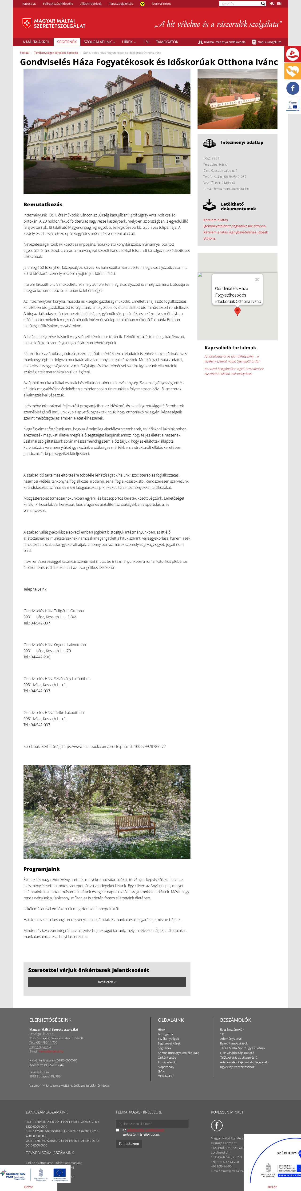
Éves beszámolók (232, 1029)
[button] (237, 311)
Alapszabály (166, 1067)
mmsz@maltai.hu (51, 1051)
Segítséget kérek (169, 1043)
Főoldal (24, 53)
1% (222, 1034)
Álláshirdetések (91, 3)
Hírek (128, 42)
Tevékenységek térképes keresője (56, 53)
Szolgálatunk (98, 42)
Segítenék (67, 42)
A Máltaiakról (36, 42)
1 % (146, 42)
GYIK (161, 1071)
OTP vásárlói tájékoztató (237, 1053)
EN (279, 3)
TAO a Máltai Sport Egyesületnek (242, 1048)
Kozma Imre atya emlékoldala (225, 42)
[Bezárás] (257, 279)
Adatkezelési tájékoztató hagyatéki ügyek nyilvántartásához (244, 1064)
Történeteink (167, 1062)
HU (272, 3)
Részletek (106, 982)
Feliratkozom (129, 1143)
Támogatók (167, 42)
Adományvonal (231, 1038)
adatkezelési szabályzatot (145, 1130)
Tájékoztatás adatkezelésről (239, 1057)
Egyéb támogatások (234, 1043)
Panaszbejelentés (121, 3)
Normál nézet (161, 3)
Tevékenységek (168, 1038)
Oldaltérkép (166, 1076)
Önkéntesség (167, 1057)
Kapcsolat (29, 3)
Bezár (28, 1187)
